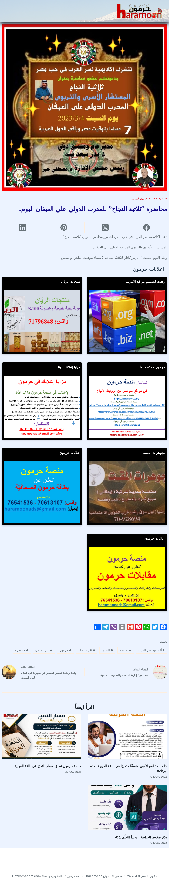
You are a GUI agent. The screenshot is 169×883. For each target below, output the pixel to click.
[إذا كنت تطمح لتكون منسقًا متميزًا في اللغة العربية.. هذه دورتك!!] (127, 736)
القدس (107, 650)
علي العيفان (44, 650)
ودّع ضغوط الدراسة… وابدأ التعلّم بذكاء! (140, 837)
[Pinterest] (63, 227)
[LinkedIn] (22, 227)
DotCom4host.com (26, 876)
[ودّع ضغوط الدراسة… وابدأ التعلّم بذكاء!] (127, 807)
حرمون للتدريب (139, 198)
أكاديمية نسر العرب (151, 650)
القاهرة (125, 650)
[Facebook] (146, 227)
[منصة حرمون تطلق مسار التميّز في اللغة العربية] (41, 736)
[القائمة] (5, 11)
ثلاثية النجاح (86, 650)
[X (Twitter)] (105, 227)
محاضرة (21, 650)
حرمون (65, 650)
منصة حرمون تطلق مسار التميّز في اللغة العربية (48, 766)
